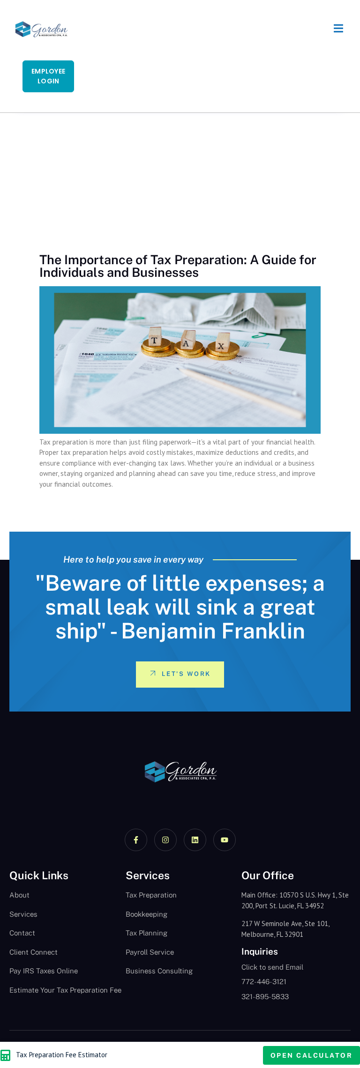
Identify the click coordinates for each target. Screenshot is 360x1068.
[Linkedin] (195, 840)
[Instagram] (165, 840)
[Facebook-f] (136, 840)
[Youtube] (224, 840)
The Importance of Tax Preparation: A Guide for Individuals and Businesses (177, 266)
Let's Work (186, 673)
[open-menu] (333, 29)
